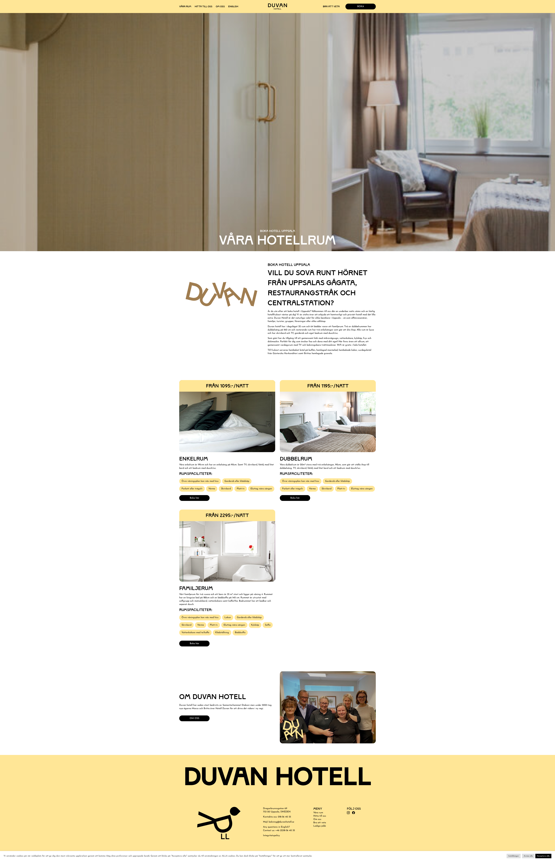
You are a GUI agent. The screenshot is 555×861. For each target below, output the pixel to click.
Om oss (220, 6)
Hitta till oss (203, 6)
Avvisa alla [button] (528, 856)
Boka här (194, 498)
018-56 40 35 (284, 817)
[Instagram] (348, 813)
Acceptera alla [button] (543, 856)
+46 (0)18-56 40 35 (285, 830)
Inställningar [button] (513, 856)
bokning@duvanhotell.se (281, 822)
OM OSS (194, 718)
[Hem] (277, 6)
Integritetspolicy (271, 835)
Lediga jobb (319, 826)
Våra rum (185, 6)
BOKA (360, 6)
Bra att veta (331, 6)
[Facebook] (353, 813)
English (233, 6)
